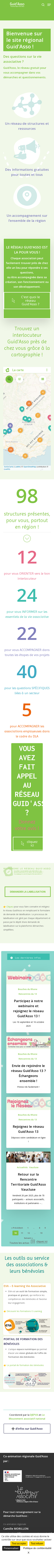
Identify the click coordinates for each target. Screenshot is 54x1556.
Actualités (22, 1167)
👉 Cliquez (8, 906)
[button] (49, 4)
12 (29, 1233)
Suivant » (28, 1238)
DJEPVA (34, 1414)
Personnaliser (11, 1548)
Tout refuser (37, 1543)
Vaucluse (33, 1167)
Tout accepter (19, 1543)
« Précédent (17, 1228)
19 (41, 1233)
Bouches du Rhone (27, 989)
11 (22, 1233)
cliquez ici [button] (41, 1241)
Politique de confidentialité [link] (37, 1548)
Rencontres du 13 (28, 993)
